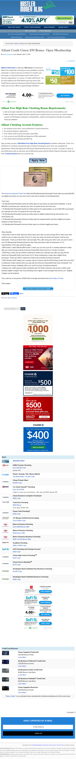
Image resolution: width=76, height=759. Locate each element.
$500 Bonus (17, 505)
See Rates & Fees (56, 278)
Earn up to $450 (18, 489)
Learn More (22, 657)
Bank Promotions (12, 298)
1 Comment (71, 61)
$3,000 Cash (17, 483)
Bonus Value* (11, 696)
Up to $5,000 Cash (19, 468)
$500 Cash (17, 498)
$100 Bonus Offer (19, 533)
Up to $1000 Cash (19, 520)
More (21, 293)
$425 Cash (17, 552)
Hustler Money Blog (38, 6)
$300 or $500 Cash (19, 545)
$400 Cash (17, 514)
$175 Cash (17, 565)
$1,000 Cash (17, 571)
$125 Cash (17, 558)
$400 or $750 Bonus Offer (22, 539)
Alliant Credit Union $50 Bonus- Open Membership (36, 50)
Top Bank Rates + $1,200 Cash (24, 476)
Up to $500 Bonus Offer (21, 527)
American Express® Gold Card (15, 193)
